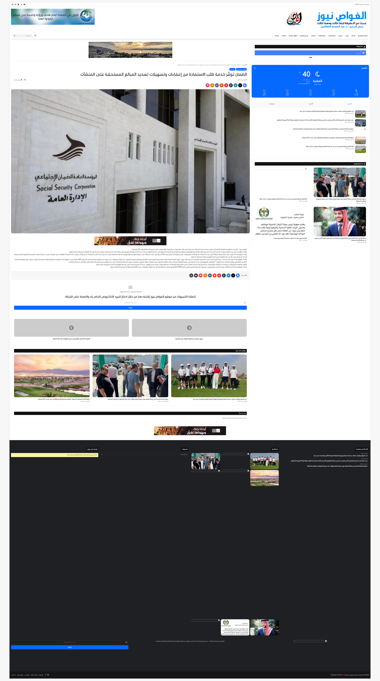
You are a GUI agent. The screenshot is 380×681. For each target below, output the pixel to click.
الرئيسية (243, 65)
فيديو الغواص (304, 35)
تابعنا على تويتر (92, 449)
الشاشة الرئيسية (235, 65)
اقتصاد (353, 35)
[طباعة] (191, 275)
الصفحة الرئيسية (363, 35)
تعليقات (271, 104)
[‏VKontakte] (217, 85)
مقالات (284, 35)
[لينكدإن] (236, 85)
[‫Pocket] (208, 85)
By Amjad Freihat (336, 675)
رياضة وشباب (331, 35)
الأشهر (350, 104)
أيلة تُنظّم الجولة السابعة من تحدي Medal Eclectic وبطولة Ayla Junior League (330, 146)
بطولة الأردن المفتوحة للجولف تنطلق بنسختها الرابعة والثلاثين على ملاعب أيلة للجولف (64, 399)
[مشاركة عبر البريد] (196, 275)
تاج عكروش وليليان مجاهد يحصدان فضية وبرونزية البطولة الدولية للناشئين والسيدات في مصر (220, 399)
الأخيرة (311, 104)
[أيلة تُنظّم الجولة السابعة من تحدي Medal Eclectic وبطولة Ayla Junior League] (360, 149)
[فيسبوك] (245, 85)
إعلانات (277, 35)
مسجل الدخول (235, 418)
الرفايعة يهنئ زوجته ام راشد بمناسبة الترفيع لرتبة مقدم (290, 238)
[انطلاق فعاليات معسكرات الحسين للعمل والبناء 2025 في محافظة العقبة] (205, 544)
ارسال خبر (27, 675)
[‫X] (240, 85)
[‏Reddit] (222, 85)
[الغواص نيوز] (327, 20)
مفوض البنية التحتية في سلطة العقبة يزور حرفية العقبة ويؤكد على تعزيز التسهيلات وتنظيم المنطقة (138, 399)
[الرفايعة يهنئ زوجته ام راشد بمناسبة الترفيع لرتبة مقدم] (281, 221)
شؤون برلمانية (293, 35)
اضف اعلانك (34, 675)
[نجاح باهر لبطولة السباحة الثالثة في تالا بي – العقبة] (205, 627)
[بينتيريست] (226, 85)
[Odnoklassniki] (212, 85)
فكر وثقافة (321, 35)
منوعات (313, 35)
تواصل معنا (20, 675)
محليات (340, 35)
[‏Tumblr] (231, 85)
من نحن (13, 675)
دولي (347, 35)
